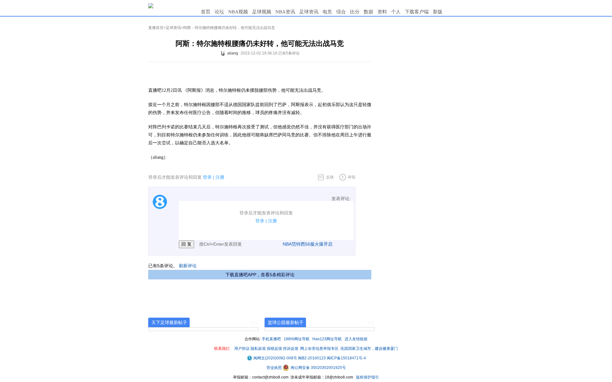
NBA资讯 (285, 11)
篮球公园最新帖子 (285, 322)
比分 (355, 11)
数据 (368, 11)
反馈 (330, 177)
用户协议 (242, 348)
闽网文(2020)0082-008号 (275, 358)
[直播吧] (150, 5)
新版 (437, 11)
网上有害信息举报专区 (319, 348)
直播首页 (156, 27)
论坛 (219, 11)
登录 (207, 177)
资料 (382, 11)
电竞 (327, 11)
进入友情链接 (356, 339)
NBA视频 (238, 11)
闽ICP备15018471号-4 (346, 358)
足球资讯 (308, 11)
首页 (205, 11)
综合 (341, 11)
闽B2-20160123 (312, 358)
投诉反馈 (290, 348)
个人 (396, 11)
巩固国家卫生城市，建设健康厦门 (369, 348)
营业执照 (274, 367)
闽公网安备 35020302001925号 (318, 367)
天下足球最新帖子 (169, 322)
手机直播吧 (271, 339)
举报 (351, 177)
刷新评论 (188, 265)
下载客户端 (417, 11)
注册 (219, 177)
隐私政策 (258, 348)
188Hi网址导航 (297, 339)
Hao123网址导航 (327, 339)
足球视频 (261, 11)
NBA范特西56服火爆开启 (307, 244)
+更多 (253, 323)
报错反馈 (274, 348)
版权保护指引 (367, 377)
